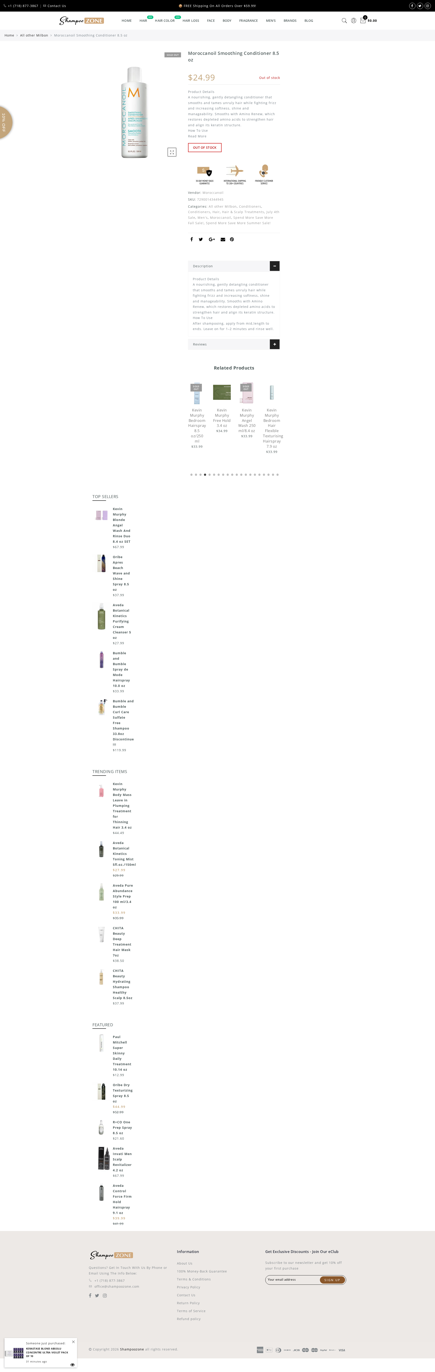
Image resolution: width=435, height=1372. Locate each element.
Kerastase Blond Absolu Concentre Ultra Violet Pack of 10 (47, 1352)
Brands (290, 20)
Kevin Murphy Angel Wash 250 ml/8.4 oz (247, 420)
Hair (143, 20)
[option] (196, 415)
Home (127, 20)
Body (227, 20)
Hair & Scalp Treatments (243, 212)
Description (203, 266)
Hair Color (164, 20)
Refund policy (189, 1319)
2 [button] (195, 474)
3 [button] (200, 474)
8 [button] (223, 474)
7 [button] (218, 474)
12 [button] (241, 474)
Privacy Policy (188, 1287)
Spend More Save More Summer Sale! (238, 223)
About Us (185, 1263)
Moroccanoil (213, 192)
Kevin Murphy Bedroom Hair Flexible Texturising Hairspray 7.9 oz (273, 428)
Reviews (200, 344)
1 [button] (191, 474)
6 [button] (214, 474)
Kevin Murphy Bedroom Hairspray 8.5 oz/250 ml (197, 426)
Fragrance (248, 20)
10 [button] (232, 474)
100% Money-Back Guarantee (202, 1271)
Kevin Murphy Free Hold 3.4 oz (222, 418)
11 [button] (236, 474)
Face (211, 20)
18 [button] (268, 474)
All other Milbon (34, 35)
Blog (308, 20)
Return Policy (188, 1303)
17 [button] (263, 474)
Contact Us (186, 1295)
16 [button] (259, 474)
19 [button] (272, 474)
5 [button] (209, 474)
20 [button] (277, 474)
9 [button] (227, 474)
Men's (271, 20)
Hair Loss (191, 20)
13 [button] (245, 474)
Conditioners (250, 206)
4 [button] (204, 474)
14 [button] (250, 474)
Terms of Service (191, 1311)
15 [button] (254, 474)
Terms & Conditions (194, 1279)
